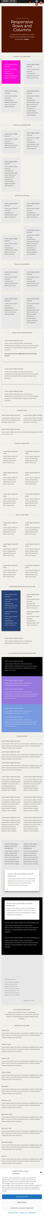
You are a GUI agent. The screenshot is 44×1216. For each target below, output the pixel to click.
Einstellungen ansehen (22, 1208)
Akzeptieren (22, 1197)
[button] (41, 1172)
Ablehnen (22, 1202)
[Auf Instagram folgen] (36, 1)
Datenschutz (23, 1212)
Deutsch (30, 2)
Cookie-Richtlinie (13, 1212)
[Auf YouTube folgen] (36, 4)
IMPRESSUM (32, 1212)
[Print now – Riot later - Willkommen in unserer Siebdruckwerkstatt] (10, 1)
